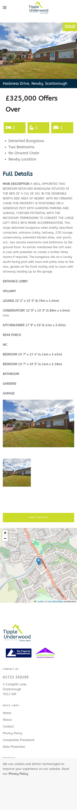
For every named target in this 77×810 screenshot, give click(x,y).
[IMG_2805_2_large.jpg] (38, 423)
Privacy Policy (18, 774)
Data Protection (14, 747)
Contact (8, 726)
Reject (38, 793)
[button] (5, 7)
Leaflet (40, 601)
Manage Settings (38, 802)
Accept (38, 783)
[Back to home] (38, 7)
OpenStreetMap (55, 601)
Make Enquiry (38, 517)
